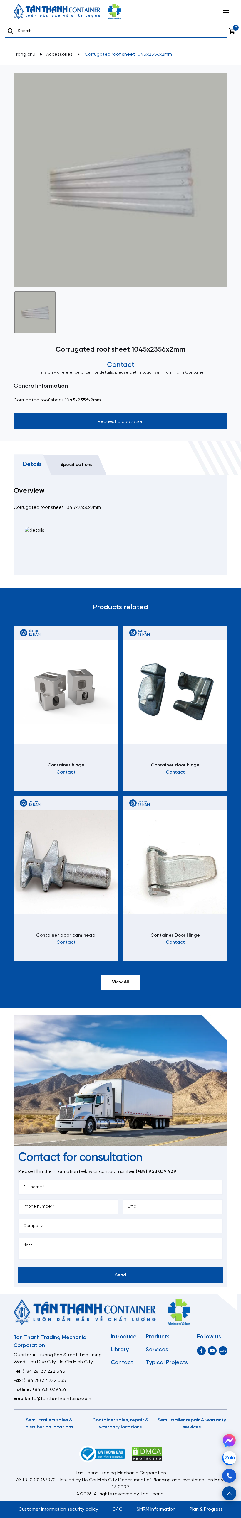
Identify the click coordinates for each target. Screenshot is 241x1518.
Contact (122, 1363)
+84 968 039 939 (49, 1389)
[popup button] (229, 1493)
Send (120, 1275)
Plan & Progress (206, 1509)
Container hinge (66, 765)
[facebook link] (201, 1350)
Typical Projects (167, 1363)
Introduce (124, 1337)
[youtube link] (212, 1350)
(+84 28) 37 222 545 (44, 1371)
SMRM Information (156, 1509)
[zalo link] (223, 1350)
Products (158, 1337)
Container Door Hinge (175, 935)
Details (32, 464)
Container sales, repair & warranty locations (120, 1424)
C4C (117, 1509)
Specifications (76, 464)
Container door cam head (66, 935)
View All (120, 982)
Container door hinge (175, 765)
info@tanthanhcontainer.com (60, 1398)
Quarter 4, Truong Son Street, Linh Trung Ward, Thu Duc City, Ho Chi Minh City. (58, 1358)
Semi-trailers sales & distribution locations (49, 1424)
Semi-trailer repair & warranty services (192, 1424)
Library (120, 1350)
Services (157, 1350)
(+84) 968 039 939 (156, 1171)
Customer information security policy (58, 1509)
